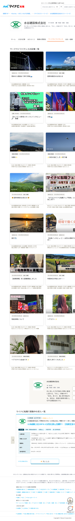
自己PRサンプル (45, 489)
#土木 (28, 84)
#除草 (56, 207)
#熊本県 (29, 85)
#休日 (32, 85)
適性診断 (62, 489)
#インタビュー (31, 124)
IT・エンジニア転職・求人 (24, 503)
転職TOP (5, 13)
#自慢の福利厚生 (15, 126)
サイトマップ (41, 514)
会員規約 (19, 514)
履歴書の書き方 (21, 489)
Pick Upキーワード (32, 497)
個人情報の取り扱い (29, 514)
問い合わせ (50, 514)
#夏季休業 (72, 85)
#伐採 (67, 85)
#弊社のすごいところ (52, 247)
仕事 (46, 492)
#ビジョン (21, 328)
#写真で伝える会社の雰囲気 (18, 85)
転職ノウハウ (60, 492)
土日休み (25, 508)
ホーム (13, 39)
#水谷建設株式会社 (16, 84)
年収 (34, 492)
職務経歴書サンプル (33, 489)
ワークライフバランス (55, 39)
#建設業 (24, 84)
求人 (23, 497)
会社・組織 (69, 39)
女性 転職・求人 (52, 503)
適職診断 (40, 492)
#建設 (26, 247)
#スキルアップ (33, 247)
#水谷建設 (59, 85)
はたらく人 (31, 39)
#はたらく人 (30, 166)
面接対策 (52, 492)
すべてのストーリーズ (41, 13)
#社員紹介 (23, 126)
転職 (18, 497)
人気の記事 (21, 39)
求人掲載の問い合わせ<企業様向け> (65, 514)
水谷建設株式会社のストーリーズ (60, 13)
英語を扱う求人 (35, 508)
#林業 (54, 85)
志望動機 (54, 489)
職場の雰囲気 (41, 39)
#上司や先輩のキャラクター (61, 367)
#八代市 (64, 84)
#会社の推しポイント (26, 288)
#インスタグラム (25, 207)
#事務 (37, 328)
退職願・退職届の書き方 (23, 492)
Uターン (69, 489)
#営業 (67, 288)
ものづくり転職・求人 (39, 503)
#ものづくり (24, 165)
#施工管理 (50, 85)
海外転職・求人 (64, 503)
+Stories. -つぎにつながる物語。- (21, 13)
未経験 (19, 508)
